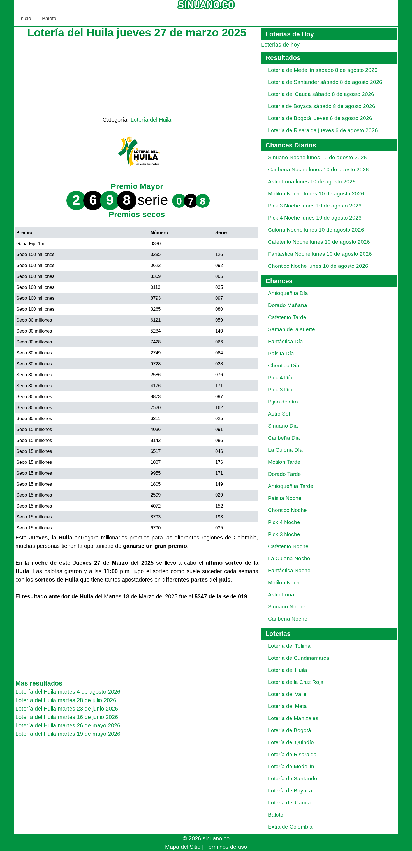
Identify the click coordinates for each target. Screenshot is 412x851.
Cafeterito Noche (288, 546)
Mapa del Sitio (182, 847)
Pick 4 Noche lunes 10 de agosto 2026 (315, 218)
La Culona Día (285, 450)
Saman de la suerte (291, 329)
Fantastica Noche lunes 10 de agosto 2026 (320, 254)
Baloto (49, 18)
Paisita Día (281, 353)
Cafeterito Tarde (287, 317)
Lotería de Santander (293, 778)
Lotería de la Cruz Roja (295, 682)
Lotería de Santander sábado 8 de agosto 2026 (325, 82)
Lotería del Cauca (289, 803)
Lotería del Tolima (289, 646)
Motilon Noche (285, 582)
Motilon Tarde (284, 462)
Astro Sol (279, 414)
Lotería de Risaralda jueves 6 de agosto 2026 (323, 130)
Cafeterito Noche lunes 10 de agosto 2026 (319, 242)
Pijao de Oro (283, 402)
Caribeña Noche (287, 619)
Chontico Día (283, 365)
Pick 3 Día (280, 390)
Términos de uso (226, 847)
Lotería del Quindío (291, 742)
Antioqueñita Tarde (290, 486)
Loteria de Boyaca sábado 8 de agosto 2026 (321, 106)
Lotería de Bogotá (289, 730)
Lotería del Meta (287, 706)
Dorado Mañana (287, 305)
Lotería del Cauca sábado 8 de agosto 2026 (321, 94)
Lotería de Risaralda (292, 754)
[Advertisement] (136, 76)
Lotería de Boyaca (290, 791)
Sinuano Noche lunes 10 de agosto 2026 (317, 157)
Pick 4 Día (280, 377)
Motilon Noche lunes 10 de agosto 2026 (316, 194)
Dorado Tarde (284, 474)
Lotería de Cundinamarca (298, 658)
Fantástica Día (285, 341)
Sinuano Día (283, 426)
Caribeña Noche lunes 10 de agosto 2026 (318, 169)
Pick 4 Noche (284, 522)
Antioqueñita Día (288, 293)
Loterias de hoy (280, 44)
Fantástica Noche (289, 570)
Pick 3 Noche (284, 534)
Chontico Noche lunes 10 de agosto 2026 (318, 266)
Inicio (25, 18)
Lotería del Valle (287, 694)
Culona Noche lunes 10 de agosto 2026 (316, 230)
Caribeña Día (284, 438)
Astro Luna (281, 595)
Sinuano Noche (286, 607)
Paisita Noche (285, 498)
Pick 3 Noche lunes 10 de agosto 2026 (315, 206)
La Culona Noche (289, 558)
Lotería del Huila (151, 120)
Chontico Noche (287, 510)
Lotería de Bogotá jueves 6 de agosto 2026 (320, 118)
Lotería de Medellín (291, 766)
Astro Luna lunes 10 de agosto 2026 (312, 182)
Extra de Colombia (290, 827)
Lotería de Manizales (293, 718)
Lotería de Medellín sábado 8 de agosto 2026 (323, 70)
